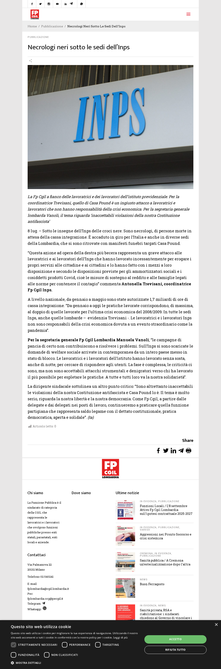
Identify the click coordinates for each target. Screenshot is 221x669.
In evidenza (148, 501)
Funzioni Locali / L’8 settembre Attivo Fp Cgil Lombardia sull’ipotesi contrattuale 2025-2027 (166, 510)
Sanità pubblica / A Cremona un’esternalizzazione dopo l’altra (165, 562)
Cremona (146, 553)
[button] (75, 663)
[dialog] (110, 644)
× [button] (216, 624)
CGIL (38, 512)
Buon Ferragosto (152, 584)
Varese (145, 529)
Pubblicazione (52, 26)
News (144, 579)
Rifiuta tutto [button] (175, 650)
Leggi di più (120, 637)
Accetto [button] (175, 639)
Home (32, 26)
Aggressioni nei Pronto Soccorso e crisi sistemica (165, 536)
